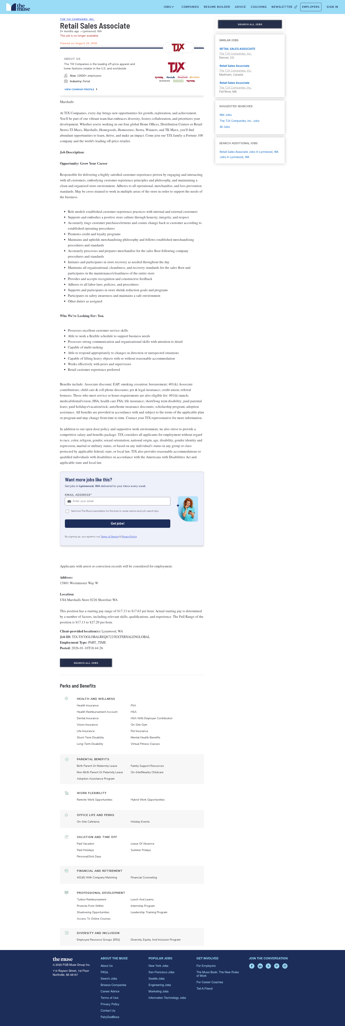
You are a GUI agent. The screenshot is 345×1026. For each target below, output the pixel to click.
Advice (240, 7)
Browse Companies (113, 985)
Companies (190, 7)
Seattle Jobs (157, 978)
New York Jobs (159, 965)
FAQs (104, 972)
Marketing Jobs (159, 991)
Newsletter (282, 7)
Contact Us (108, 1010)
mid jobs (226, 114)
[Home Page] (18, 8)
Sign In (332, 7)
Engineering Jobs (160, 985)
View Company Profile (79, 89)
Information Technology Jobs (167, 997)
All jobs (225, 126)
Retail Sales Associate (234, 65)
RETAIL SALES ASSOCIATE (237, 48)
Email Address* (78, 495)
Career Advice (110, 991)
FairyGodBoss (110, 1017)
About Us (107, 965)
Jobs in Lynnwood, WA (234, 157)
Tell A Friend (204, 988)
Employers (311, 7)
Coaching (259, 7)
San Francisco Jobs (161, 972)
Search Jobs (109, 978)
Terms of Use (109, 997)
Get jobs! (117, 523)
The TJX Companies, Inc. (77, 19)
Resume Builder (217, 7)
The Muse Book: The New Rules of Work (217, 974)
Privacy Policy (129, 536)
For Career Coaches (209, 982)
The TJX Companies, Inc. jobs (239, 120)
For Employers (206, 965)
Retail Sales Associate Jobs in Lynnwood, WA (249, 151)
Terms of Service (110, 536)
